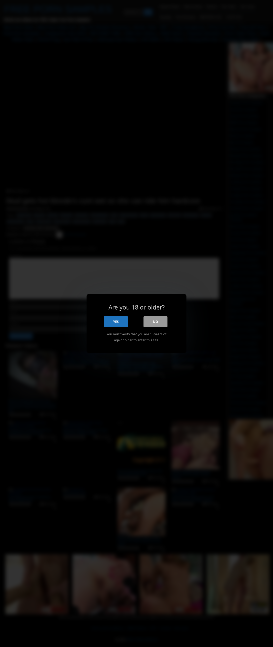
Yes (116, 322)
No (155, 322)
